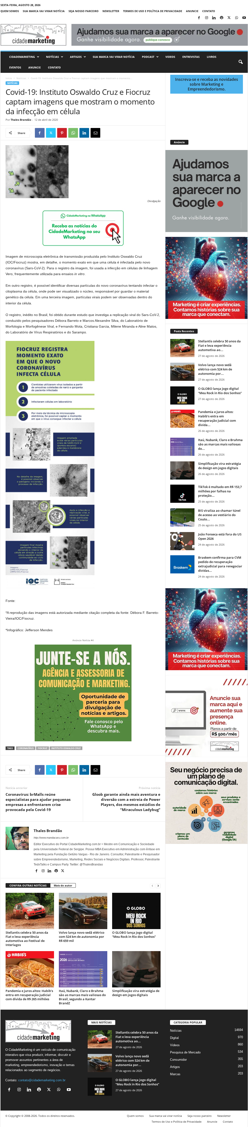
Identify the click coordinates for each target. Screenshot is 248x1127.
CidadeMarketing (22, 57)
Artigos (76, 57)
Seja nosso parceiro (84, 11)
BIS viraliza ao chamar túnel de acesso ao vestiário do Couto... (219, 514)
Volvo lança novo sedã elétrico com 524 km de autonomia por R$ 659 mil (81, 936)
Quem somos (9, 11)
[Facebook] (199, 18)
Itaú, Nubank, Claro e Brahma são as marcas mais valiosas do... (220, 444)
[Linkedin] (214, 18)
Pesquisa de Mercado (185, 1052)
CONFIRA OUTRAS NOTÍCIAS (27, 885)
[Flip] (106, 133)
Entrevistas (191, 57)
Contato (208, 11)
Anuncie (192, 11)
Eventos (15, 67)
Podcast (148, 57)
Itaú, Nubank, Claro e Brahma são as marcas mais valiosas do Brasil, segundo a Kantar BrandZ (82, 997)
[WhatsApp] (237, 18)
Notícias (52, 57)
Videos (170, 57)
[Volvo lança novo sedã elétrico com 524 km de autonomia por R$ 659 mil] (83, 911)
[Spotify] (222, 18)
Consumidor (178, 1059)
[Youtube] (244, 18)
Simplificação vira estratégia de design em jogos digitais (135, 993)
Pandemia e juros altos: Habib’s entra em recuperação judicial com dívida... (217, 418)
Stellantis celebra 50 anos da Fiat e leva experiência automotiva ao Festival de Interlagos (27, 938)
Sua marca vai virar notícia (44, 11)
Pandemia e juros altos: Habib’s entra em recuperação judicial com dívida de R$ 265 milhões (29, 995)
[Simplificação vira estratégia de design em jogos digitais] (136, 969)
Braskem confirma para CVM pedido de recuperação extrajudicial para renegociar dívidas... (220, 564)
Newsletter (110, 11)
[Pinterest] (62, 133)
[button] (240, 62)
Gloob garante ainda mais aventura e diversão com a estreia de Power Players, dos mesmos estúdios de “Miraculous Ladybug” (126, 802)
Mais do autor (63, 885)
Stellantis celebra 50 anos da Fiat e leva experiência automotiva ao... (219, 345)
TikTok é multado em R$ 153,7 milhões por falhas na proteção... (220, 491)
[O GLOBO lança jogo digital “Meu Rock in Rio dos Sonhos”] (136, 911)
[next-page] (158, 885)
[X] (229, 18)
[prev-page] (152, 885)
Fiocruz (42, 748)
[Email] (95, 133)
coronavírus (26, 748)
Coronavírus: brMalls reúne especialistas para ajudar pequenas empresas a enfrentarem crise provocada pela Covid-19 (38, 802)
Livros (211, 57)
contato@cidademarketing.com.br (41, 1080)
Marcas (175, 1074)
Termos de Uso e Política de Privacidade (152, 11)
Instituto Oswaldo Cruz (66, 748)
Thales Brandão (21, 119)
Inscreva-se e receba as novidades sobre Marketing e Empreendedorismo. (206, 84)
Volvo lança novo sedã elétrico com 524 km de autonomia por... (215, 369)
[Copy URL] (118, 133)
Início (9, 78)
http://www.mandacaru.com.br (51, 837)
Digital (174, 1038)
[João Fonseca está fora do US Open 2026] (182, 541)
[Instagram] (206, 18)
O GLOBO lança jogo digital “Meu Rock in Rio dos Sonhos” (134, 934)
